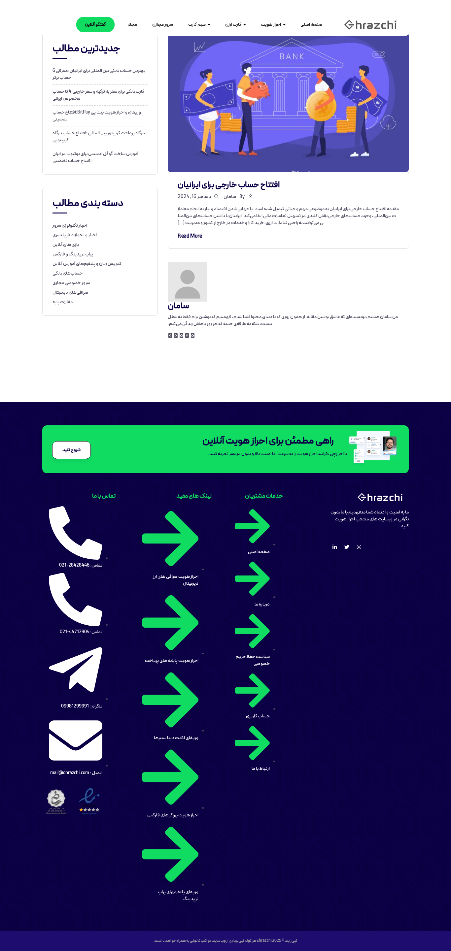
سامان (230, 197)
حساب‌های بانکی (67, 273)
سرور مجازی (162, 24)
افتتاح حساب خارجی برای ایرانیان (229, 185)
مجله (132, 24)
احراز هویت (271, 24)
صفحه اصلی (311, 24)
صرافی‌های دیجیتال (70, 292)
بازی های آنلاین (65, 244)
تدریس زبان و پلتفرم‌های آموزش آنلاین (86, 263)
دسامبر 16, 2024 (194, 197)
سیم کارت (197, 24)
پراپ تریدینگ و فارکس (72, 254)
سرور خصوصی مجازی (71, 282)
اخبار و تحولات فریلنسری (74, 235)
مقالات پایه (62, 302)
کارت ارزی (233, 24)
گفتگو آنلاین (95, 24)
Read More (190, 236)
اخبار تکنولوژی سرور (69, 225)
